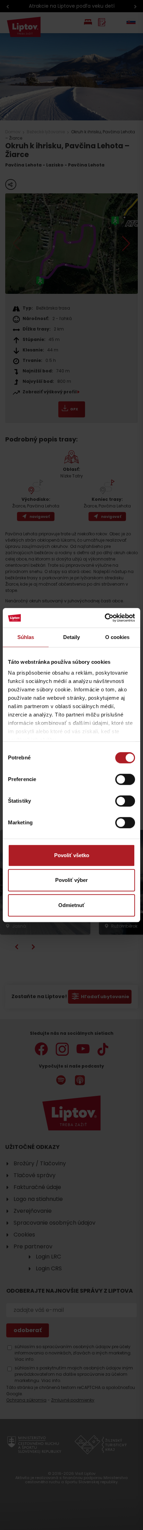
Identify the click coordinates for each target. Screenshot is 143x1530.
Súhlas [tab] (25, 637)
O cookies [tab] (117, 637)
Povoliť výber (71, 880)
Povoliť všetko (71, 855)
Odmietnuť (71, 905)
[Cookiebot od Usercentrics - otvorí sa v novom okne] (104, 617)
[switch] (125, 779)
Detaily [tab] (71, 637)
